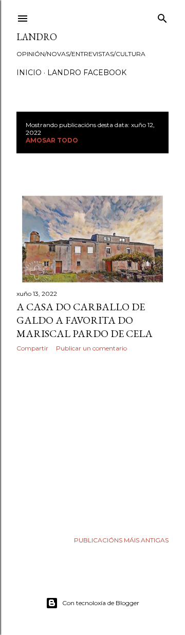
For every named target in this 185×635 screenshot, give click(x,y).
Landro (36, 37)
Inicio (29, 72)
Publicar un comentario (91, 348)
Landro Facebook (86, 72)
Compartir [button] (32, 348)
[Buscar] (162, 16)
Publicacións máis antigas (121, 540)
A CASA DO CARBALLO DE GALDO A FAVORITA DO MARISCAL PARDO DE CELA (84, 320)
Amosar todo (52, 140)
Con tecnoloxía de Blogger (100, 603)
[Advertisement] (92, 442)
